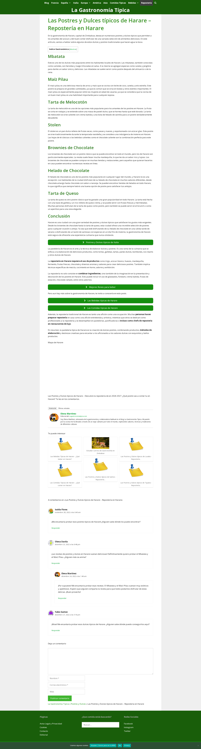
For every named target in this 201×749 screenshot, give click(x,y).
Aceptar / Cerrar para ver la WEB (103, 745)
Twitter (127, 731)
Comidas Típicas (118, 3)
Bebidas (132, 3)
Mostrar (73, 49)
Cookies (43, 727)
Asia (105, 3)
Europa (84, 3)
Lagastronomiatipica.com (78, 416)
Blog (46, 3)
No (120, 745)
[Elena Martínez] (54, 421)
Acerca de (52, 408)
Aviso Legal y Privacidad (51, 723)
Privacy (127, 745)
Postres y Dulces (78, 704)
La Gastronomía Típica (100, 9)
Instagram (128, 727)
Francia (55, 3)
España (64, 3)
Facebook (128, 723)
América (97, 3)
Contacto (44, 731)
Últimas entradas (64, 408)
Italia (76, 3)
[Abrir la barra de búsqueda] (155, 3)
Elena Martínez (68, 413)
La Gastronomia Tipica (58, 704)
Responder (56, 528)
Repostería (146, 3)
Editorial (44, 734)
